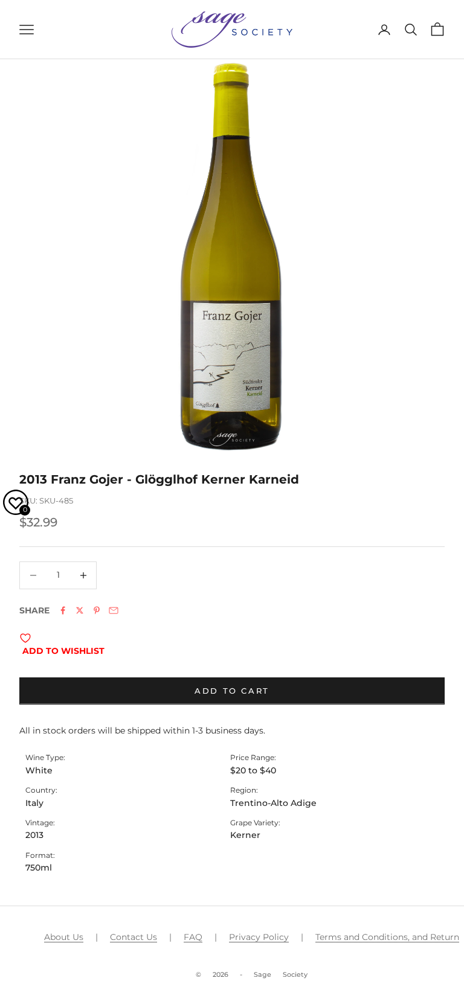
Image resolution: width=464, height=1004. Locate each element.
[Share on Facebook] (63, 610)
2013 (34, 835)
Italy (34, 803)
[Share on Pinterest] (97, 610)
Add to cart (232, 690)
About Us (63, 937)
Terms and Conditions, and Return (387, 937)
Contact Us (133, 937)
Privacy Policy (259, 937)
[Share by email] (113, 610)
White (39, 770)
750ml (38, 867)
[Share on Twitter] (80, 610)
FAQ (193, 937)
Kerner (245, 835)
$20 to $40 (253, 770)
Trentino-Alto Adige (273, 803)
